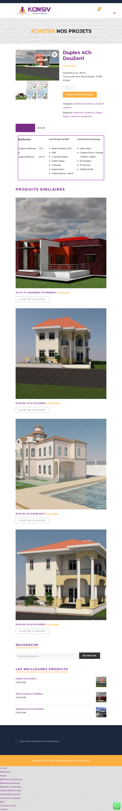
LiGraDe (86, 760)
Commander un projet (10, 794)
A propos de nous (8, 805)
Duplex (99, 112)
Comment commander (10, 798)
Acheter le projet (32, 299)
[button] (54, 54)
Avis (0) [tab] (41, 128)
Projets (3, 775)
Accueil (3, 768)
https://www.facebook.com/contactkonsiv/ (39, 741)
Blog (2, 801)
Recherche (90, 656)
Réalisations (5, 771)
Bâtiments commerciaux (11, 779)
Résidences (86, 116)
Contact (4, 809)
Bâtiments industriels (10, 783)
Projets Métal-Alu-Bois (10, 790)
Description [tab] (25, 128)
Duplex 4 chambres (71, 116)
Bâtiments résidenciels (10, 786)
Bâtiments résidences (85, 103)
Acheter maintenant (80, 94)
